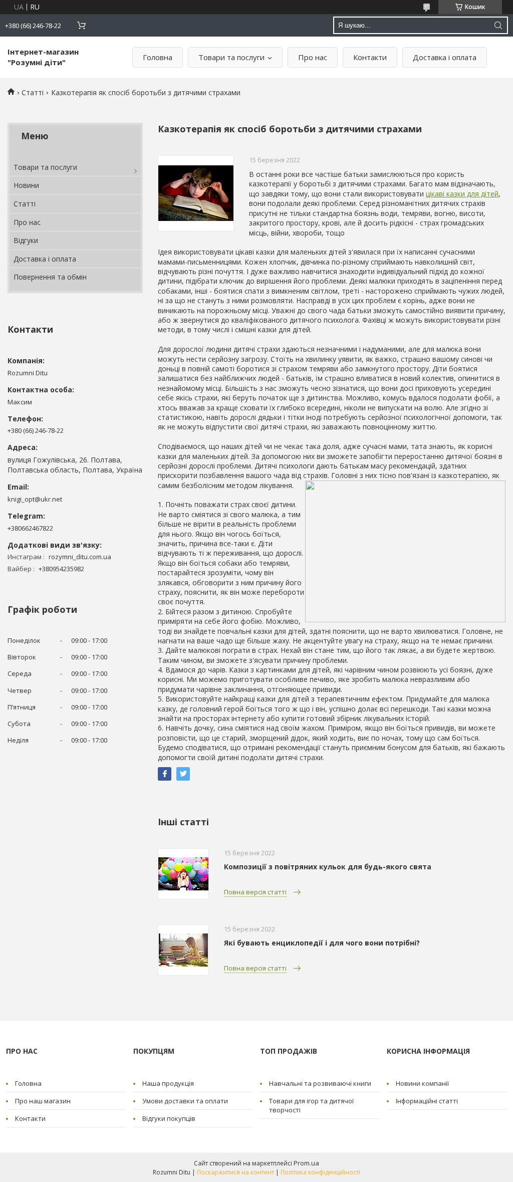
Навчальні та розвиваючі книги (320, 1083)
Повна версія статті (255, 891)
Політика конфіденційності (320, 1172)
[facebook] (164, 774)
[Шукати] (498, 25)
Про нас (312, 57)
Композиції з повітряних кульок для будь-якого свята (327, 866)
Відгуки (26, 240)
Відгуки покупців (168, 1118)
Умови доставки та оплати (185, 1100)
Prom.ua (306, 1162)
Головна (157, 57)
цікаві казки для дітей (462, 193)
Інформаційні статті (427, 1100)
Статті (33, 92)
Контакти (370, 57)
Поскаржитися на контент (235, 1172)
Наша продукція (168, 1083)
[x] (183, 774)
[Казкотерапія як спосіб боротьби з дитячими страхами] (196, 193)
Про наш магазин (43, 1100)
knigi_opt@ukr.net (35, 499)
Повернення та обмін (50, 277)
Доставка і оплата (444, 57)
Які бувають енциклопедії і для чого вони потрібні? (322, 943)
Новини (26, 185)
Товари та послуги (231, 57)
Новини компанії (422, 1083)
